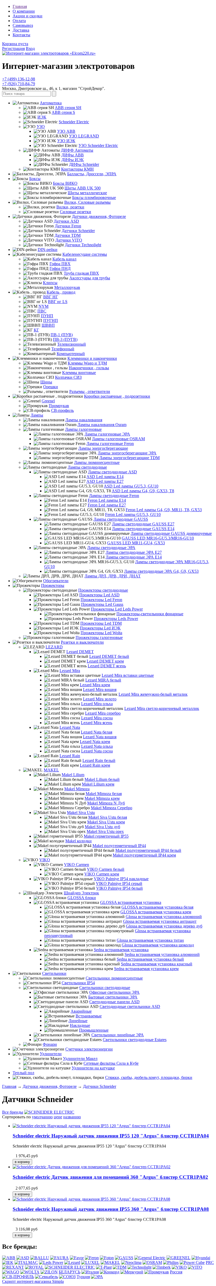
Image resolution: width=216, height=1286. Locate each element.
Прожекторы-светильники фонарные (149, 614)
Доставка (21, 30)
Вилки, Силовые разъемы (87, 202)
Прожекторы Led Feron (101, 599)
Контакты (21, 35)
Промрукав (59, 405)
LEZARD (54, 647)
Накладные (80, 1025)
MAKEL (51, 770)
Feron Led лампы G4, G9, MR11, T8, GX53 (164, 510)
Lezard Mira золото (99, 699)
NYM (43, 306)
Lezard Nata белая (96, 732)
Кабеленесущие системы (84, 254)
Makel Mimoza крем (102, 798)
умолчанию (42, 1117)
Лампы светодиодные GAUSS (121, 519)
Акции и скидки (27, 16)
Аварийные (81, 1011)
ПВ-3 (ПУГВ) (65, 339)
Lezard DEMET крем (105, 661)
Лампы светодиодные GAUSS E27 (143, 524)
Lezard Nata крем (95, 741)
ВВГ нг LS (57, 301)
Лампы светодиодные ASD (112, 472)
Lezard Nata (70, 727)
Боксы (35, 178)
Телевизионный (71, 344)
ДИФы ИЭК (72, 159)
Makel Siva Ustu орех (105, 831)
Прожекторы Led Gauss (102, 604)
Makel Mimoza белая (104, 793)
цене (58, 1117)
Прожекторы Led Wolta (101, 633)
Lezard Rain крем (95, 765)
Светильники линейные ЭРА (117, 1035)
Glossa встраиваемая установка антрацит (160, 921)
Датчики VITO (68, 240)
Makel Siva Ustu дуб (102, 826)
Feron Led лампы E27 (107, 505)
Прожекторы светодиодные (103, 590)
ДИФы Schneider (84, 164)
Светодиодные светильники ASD (130, 1006)
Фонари (50, 1044)
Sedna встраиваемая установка (121, 949)
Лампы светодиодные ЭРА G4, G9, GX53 (161, 571)
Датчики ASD (66, 221)
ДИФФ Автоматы (77, 150)
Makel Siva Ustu (81, 812)
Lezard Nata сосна (97, 751)
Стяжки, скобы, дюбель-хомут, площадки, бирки (148, 1077)
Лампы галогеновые (83, 429)
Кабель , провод (61, 292)
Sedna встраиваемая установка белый (150, 959)
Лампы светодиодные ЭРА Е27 (134, 552)
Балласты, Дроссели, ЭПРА (91, 174)
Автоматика (51, 103)
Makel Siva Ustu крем (106, 822)
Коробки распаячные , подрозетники (117, 396)
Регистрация (13, 48)
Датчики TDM (68, 235)
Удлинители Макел (80, 1058)
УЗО (41, 126)
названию (72, 1117)
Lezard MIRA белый (103, 680)
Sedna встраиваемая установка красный (156, 964)
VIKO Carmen (76, 864)
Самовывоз (23, 25)
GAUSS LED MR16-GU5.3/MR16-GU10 (158, 538)
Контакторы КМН (77, 169)
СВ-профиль (62, 410)
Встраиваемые (89, 1016)
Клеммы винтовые (79, 372)
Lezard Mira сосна (97, 718)
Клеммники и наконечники (92, 358)
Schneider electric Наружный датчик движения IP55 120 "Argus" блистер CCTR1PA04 (111, 1136)
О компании (24, 11)
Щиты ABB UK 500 (83, 188)
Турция (83, 1276)
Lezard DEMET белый (109, 656)
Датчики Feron (68, 226)
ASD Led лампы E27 (105, 481)
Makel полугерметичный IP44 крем (144, 855)
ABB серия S (63, 112)
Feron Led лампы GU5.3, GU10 (133, 514)
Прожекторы (52, 585)
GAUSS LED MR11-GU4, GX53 (136, 543)
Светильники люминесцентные (114, 978)
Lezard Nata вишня (99, 737)
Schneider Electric (74, 122)
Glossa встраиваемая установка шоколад (158, 945)
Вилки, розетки (70, 207)
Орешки (50, 387)
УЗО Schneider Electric (98, 145)
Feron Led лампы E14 (107, 500)
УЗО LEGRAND (84, 136)
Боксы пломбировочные (94, 197)
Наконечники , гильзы (89, 368)
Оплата (19, 20)
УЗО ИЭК (66, 141)
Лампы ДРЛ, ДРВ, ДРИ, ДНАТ (113, 576)
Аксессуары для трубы (89, 278)
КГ (36, 330)
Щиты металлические (87, 193)
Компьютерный (71, 353)
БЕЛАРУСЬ (69, 1272)
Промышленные (94, 1030)
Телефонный (62, 349)
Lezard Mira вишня (99, 689)
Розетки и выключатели (82, 642)
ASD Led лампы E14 (105, 476)
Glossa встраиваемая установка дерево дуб (164, 926)
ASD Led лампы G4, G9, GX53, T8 (143, 491)
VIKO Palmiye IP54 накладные (121, 879)
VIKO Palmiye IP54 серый (119, 883)
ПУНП (47, 316)
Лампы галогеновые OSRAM (118, 439)
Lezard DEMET (80, 651)
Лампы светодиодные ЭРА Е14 (134, 557)
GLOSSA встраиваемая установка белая (157, 907)
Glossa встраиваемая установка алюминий (164, 916)
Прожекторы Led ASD (99, 595)
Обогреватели (55, 580)
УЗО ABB (66, 131)
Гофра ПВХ (60, 264)
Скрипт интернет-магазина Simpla (33, 1281)
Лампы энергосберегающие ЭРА (127, 453)
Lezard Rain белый (98, 760)
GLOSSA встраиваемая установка (130, 902)
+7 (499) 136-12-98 (18, 79)
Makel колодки (78, 841)
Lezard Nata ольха (97, 746)
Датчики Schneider (78, 230)
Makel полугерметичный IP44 (119, 845)
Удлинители (51, 1054)
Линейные (77, 1020)
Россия (176, 1272)
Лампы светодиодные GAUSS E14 (143, 528)
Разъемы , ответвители (89, 391)
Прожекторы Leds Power (116, 618)
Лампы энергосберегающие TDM (129, 457)
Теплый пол (23, 1072)
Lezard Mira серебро (103, 713)
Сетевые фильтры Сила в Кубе (111, 1063)
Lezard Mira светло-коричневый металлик (161, 708)
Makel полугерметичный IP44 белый (148, 850)
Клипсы (50, 282)
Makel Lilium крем (98, 784)
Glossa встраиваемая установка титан (150, 940)
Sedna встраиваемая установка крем (146, 968)
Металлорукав (67, 287)
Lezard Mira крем (95, 685)
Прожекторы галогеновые (99, 637)
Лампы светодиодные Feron (114, 495)
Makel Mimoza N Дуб (106, 803)
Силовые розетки (75, 211)
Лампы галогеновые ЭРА (107, 434)
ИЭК (41, 117)
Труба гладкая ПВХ (81, 273)
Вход (30, 48)
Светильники (54, 973)
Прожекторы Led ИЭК (100, 628)
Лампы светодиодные (87, 467)
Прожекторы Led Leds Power (117, 609)
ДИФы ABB (72, 155)
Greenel (48, 401)
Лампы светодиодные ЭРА (111, 547)
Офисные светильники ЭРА (114, 992)
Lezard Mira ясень (96, 722)
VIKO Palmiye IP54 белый (119, 888)
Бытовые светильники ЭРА (113, 997)
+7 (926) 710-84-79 (18, 83)
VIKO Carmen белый (105, 869)
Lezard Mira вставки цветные (128, 675)
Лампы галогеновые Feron (110, 443)
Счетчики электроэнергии (89, 1049)
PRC (210, 1262)
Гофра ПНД (60, 268)
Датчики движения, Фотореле (99, 216)
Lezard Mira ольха (97, 703)
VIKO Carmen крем (101, 874)
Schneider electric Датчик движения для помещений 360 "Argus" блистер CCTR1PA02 (110, 1177)
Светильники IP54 (78, 983)
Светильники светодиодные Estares (134, 1039)
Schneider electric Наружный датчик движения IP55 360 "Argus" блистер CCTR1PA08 (111, 1209)
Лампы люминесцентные (97, 462)
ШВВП (48, 325)
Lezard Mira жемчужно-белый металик (153, 694)
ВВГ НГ (50, 297)
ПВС (41, 311)
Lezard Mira (70, 670)
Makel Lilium (73, 774)
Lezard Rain (70, 756)
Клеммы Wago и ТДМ (87, 363)
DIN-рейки (47, 249)
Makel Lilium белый (102, 779)
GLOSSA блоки (81, 897)
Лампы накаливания (83, 420)
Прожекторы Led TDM (101, 623)
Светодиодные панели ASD (114, 1002)
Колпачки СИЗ (68, 377)
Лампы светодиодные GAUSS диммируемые (171, 533)
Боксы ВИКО (65, 183)
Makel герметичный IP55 (106, 836)
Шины (46, 382)
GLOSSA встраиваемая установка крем (155, 912)
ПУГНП (50, 320)
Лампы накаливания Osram (101, 424)
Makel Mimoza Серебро (111, 808)
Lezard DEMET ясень (107, 666)
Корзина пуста (15, 44)
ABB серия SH (68, 107)
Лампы (37, 415)
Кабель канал (64, 259)
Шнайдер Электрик (81, 893)
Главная (20, 6)
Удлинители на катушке (93, 1068)
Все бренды (12, 1112)
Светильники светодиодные (104, 987)
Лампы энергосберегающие (103, 448)
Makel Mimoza (77, 789)
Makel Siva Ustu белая (107, 817)
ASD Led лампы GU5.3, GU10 (131, 486)
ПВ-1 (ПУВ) (62, 334)
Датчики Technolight (83, 245)
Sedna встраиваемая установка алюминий (162, 954)
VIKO (44, 860)
